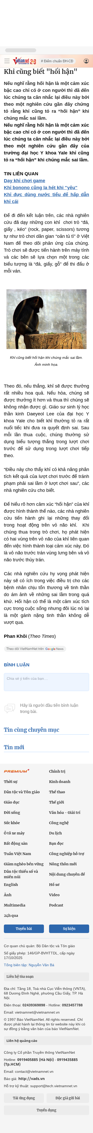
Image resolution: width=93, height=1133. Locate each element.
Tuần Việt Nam (17, 853)
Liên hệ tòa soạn (20, 976)
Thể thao (57, 792)
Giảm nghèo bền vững (24, 864)
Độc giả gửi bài (68, 1098)
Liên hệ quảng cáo (21, 1040)
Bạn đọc (56, 843)
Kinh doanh (59, 781)
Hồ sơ (54, 884)
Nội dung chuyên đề (67, 874)
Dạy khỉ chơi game (24, 180)
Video (54, 895)
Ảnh (7, 895)
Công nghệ (59, 823)
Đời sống (12, 812)
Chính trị (57, 771)
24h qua (11, 915)
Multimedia (14, 905)
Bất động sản (16, 843)
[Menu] (7, 61)
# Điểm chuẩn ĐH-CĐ (57, 61)
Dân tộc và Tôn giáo (22, 792)
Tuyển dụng (46, 1110)
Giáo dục (11, 802)
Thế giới (56, 802)
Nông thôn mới (63, 864)
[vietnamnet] (24, 63)
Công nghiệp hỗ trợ (66, 853)
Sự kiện (69, 929)
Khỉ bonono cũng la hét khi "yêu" (41, 187)
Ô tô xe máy (14, 833)
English (11, 884)
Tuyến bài (24, 929)
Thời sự (10, 781)
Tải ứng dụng (24, 1098)
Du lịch (55, 833)
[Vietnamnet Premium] (17, 773)
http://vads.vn (31, 1078)
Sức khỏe (12, 823)
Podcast (56, 905)
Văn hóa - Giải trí (64, 812)
